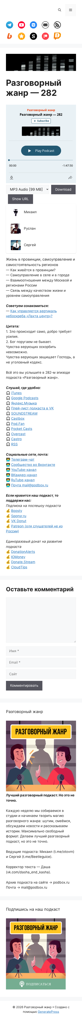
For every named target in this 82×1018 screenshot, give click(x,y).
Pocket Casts (21, 429)
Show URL (20, 199)
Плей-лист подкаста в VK (32, 408)
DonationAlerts (23, 552)
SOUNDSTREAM (24, 413)
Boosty (16, 511)
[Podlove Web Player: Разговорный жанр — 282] (41, 144)
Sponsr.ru (18, 516)
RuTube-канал (23, 480)
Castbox (17, 418)
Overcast (18, 434)
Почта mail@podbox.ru (29, 485)
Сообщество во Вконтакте (33, 465)
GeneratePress (48, 1012)
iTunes (16, 393)
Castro (16, 439)
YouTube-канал (23, 470)
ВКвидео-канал (24, 475)
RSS (14, 444)
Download (63, 189)
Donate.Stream (23, 562)
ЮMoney (18, 557)
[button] (59, 10)
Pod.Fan (17, 424)
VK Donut (18, 521)
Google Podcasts (24, 398)
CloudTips (19, 567)
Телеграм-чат (22, 459)
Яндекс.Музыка (24, 403)
